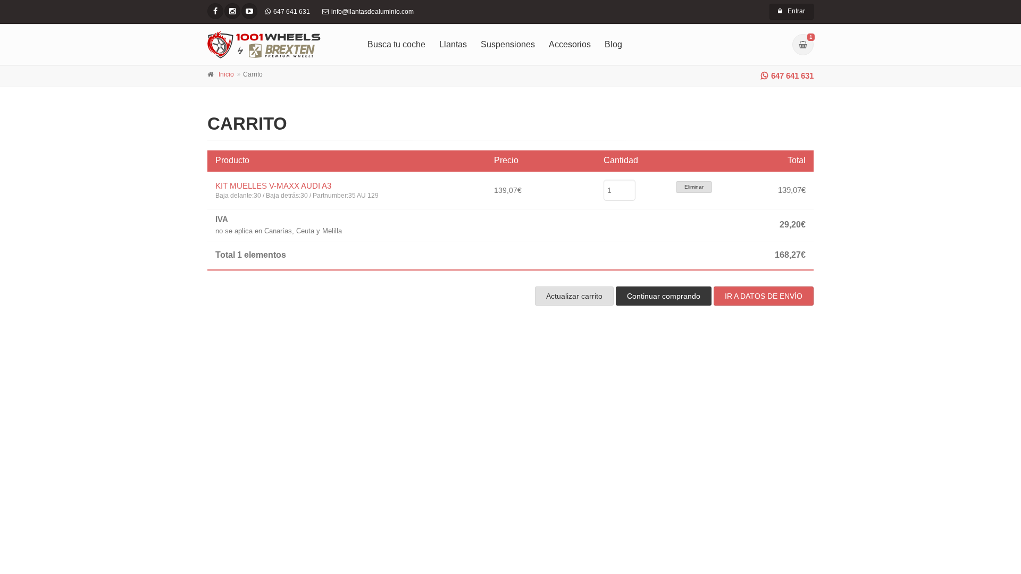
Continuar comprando (663, 296)
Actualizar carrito (574, 296)
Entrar (796, 11)
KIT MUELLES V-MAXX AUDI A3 (273, 185)
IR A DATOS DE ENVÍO (763, 296)
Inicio (226, 74)
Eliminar (694, 187)
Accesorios (570, 44)
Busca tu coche (396, 44)
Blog (613, 44)
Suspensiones (508, 44)
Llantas (453, 44)
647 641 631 (792, 75)
